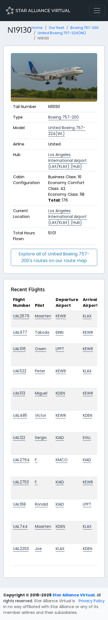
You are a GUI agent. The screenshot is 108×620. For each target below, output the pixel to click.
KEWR (61, 316)
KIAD (60, 437)
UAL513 (19, 393)
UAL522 (19, 371)
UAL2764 (21, 460)
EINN (59, 332)
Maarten (43, 316)
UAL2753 (21, 482)
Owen (40, 349)
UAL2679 (21, 316)
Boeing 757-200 (84, 27)
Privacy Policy (92, 601)
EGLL (87, 437)
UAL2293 (21, 548)
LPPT (60, 349)
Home (37, 27)
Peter (40, 371)
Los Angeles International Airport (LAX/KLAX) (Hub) (67, 160)
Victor (40, 415)
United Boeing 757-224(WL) (62, 33)
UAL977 (20, 332)
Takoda (42, 332)
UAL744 (20, 526)
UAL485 (20, 415)
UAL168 (19, 504)
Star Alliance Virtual (73, 595)
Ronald (41, 504)
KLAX (87, 316)
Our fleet (56, 27)
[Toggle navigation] (97, 10)
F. (36, 460)
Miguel (41, 393)
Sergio (41, 437)
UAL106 (19, 349)
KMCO (62, 460)
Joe (38, 548)
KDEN (60, 393)
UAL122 (19, 437)
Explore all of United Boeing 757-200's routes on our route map (54, 257)
